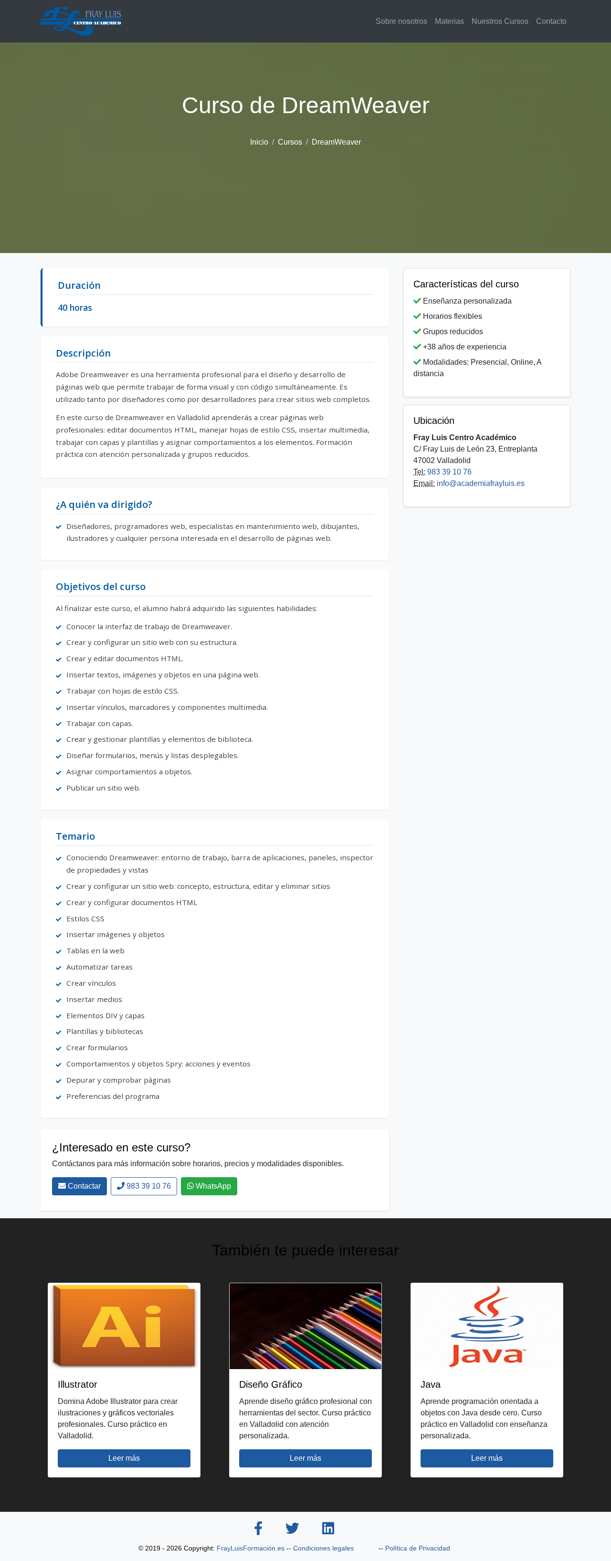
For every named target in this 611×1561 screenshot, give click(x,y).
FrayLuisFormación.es (250, 1548)
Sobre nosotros (401, 21)
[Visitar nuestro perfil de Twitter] (292, 1529)
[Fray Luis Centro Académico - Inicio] (81, 21)
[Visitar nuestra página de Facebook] (258, 1529)
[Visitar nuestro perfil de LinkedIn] (328, 1529)
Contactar (83, 1186)
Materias (449, 21)
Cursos (290, 142)
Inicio (259, 142)
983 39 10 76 (148, 1186)
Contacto (551, 21)
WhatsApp (212, 1186)
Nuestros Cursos (500, 21)
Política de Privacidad (417, 1548)
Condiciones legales (323, 1548)
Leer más (124, 1458)
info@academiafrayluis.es (481, 483)
